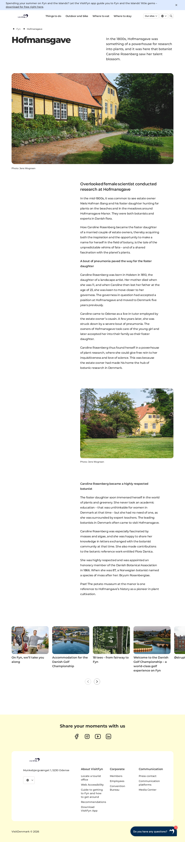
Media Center (147, 789)
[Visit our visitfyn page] (87, 736)
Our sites (149, 16)
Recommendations (93, 802)
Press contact (147, 776)
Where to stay (122, 16)
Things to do (53, 16)
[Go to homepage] (23, 16)
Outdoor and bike (77, 16)
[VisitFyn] (34, 760)
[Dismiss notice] (176, 5)
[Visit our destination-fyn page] (108, 736)
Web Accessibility (92, 784)
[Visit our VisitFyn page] (76, 736)
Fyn (18, 29)
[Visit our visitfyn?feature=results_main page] (98, 736)
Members (116, 776)
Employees (117, 781)
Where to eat (100, 16)
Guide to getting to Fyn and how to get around (92, 793)
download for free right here (24, 6)
